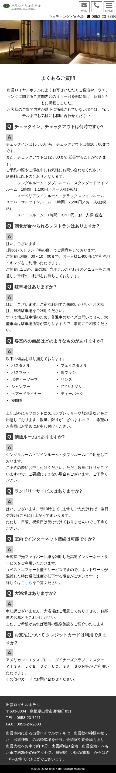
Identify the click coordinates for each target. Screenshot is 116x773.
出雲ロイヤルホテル (29, 7)
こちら (26, 582)
